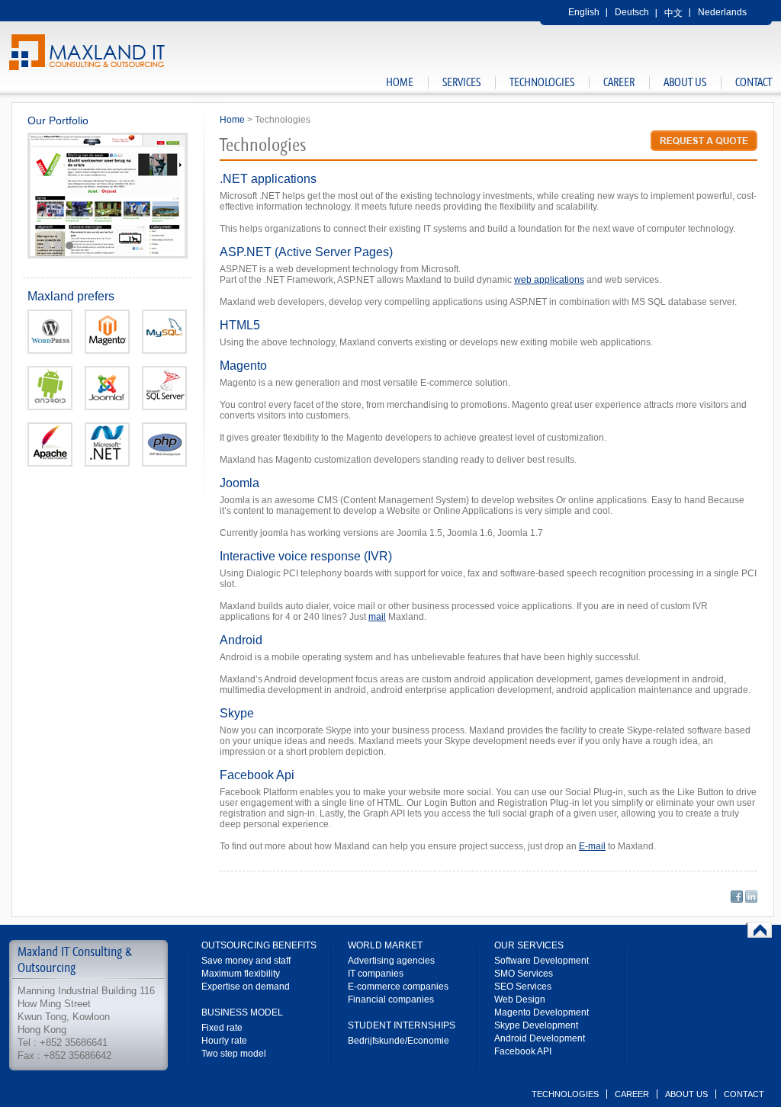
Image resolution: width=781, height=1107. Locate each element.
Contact (753, 82)
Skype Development (536, 1025)
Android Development (539, 1038)
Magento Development (541, 1012)
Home (399, 82)
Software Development (541, 960)
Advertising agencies (391, 960)
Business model (242, 1012)
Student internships (401, 1025)
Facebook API (522, 1051)
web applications (549, 279)
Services (461, 82)
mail (377, 616)
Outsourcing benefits (259, 945)
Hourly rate (224, 1040)
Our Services (529, 945)
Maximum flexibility (240, 973)
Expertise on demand (245, 986)
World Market (385, 945)
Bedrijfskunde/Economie (398, 1040)
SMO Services (523, 973)
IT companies (375, 973)
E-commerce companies (398, 986)
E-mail (592, 846)
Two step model (233, 1053)
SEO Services (522, 986)
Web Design (519, 999)
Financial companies (391, 999)
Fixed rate (222, 1027)
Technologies (541, 82)
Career (619, 82)
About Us (685, 82)
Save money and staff (246, 960)
